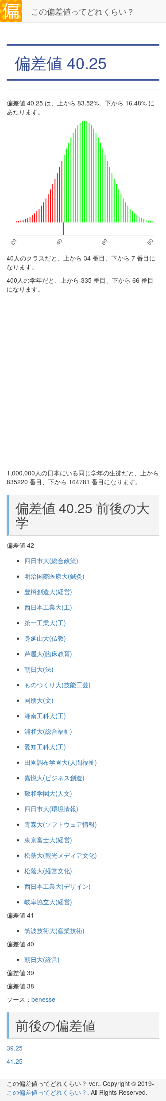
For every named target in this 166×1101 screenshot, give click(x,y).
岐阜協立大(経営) (48, 901)
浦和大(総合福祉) (48, 731)
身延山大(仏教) (45, 638)
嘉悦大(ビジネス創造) (54, 777)
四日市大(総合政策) (51, 560)
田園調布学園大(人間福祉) (60, 762)
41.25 (15, 1061)
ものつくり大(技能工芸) (57, 684)
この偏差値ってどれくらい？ (83, 11)
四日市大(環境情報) (51, 808)
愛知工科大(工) (45, 746)
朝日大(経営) (42, 959)
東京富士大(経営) (48, 839)
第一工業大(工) (45, 622)
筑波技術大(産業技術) (54, 930)
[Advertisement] (83, 381)
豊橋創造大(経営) (48, 591)
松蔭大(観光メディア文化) (60, 855)
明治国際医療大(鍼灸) (54, 576)
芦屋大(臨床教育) (48, 653)
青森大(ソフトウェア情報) (60, 824)
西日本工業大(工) (48, 607)
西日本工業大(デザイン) (57, 886)
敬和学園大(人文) (48, 793)
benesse (43, 999)
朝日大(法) (39, 669)
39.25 (15, 1047)
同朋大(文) (39, 700)
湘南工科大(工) (45, 715)
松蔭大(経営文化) (48, 870)
